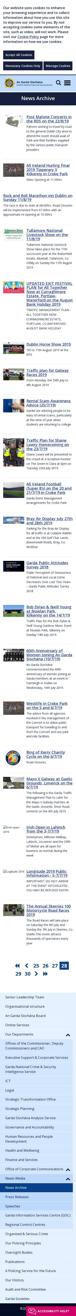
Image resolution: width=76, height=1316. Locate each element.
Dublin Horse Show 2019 (48, 344)
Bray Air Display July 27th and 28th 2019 (49, 520)
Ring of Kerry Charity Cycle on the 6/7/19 (45, 754)
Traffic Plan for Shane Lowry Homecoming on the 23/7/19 (47, 444)
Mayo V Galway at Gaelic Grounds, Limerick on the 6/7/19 (49, 783)
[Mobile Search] (58, 82)
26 (46, 965)
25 (36, 965)
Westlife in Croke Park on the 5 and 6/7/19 (47, 705)
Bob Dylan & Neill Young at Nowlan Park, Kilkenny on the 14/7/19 (48, 611)
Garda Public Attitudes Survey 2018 (47, 565)
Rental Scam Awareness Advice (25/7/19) (48, 403)
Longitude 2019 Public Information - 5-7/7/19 (46, 873)
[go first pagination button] (18, 966)
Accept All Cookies (18, 55)
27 (55, 965)
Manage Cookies (58, 66)
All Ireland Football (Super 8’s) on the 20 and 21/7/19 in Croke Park (49, 488)
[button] (68, 1034)
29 (18, 973)
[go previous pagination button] (27, 966)
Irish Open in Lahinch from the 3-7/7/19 (45, 829)
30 (28, 973)
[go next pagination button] (37, 974)
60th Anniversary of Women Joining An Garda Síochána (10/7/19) (49, 655)
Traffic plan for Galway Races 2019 (47, 372)
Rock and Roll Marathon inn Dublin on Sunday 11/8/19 (37, 197)
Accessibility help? (53, 1311)
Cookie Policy (28, 36)
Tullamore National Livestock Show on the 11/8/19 (47, 234)
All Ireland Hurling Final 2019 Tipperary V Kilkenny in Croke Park (48, 169)
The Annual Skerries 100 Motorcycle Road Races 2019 (48, 910)
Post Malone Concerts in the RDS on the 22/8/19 (49, 119)
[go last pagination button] (46, 974)
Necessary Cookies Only (22, 66)
